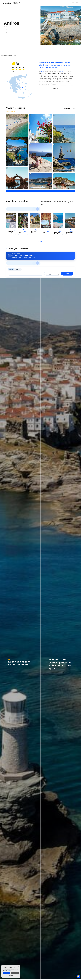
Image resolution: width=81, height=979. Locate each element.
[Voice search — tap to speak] (34, 209)
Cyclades (10, 55)
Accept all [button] (6, 972)
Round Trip (18, 269)
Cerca (67, 273)
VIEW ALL (40, 241)
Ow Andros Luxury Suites (11, 232)
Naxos (61, 71)
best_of (9, 659)
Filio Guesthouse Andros (46, 234)
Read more (9, 970)
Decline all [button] (14, 972)
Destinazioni (6, 55)
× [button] (18, 966)
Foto (73, 108)
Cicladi (43, 71)
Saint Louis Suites (33, 232)
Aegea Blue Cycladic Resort (57, 234)
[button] (11, 975)
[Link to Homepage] (7, 5)
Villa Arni (21, 232)
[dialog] (10, 971)
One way (11, 269)
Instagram (67, 108)
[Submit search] (37, 209)
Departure (46, 272)
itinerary (50, 657)
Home (2, 55)
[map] (69, 2)
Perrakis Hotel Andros (69, 233)
